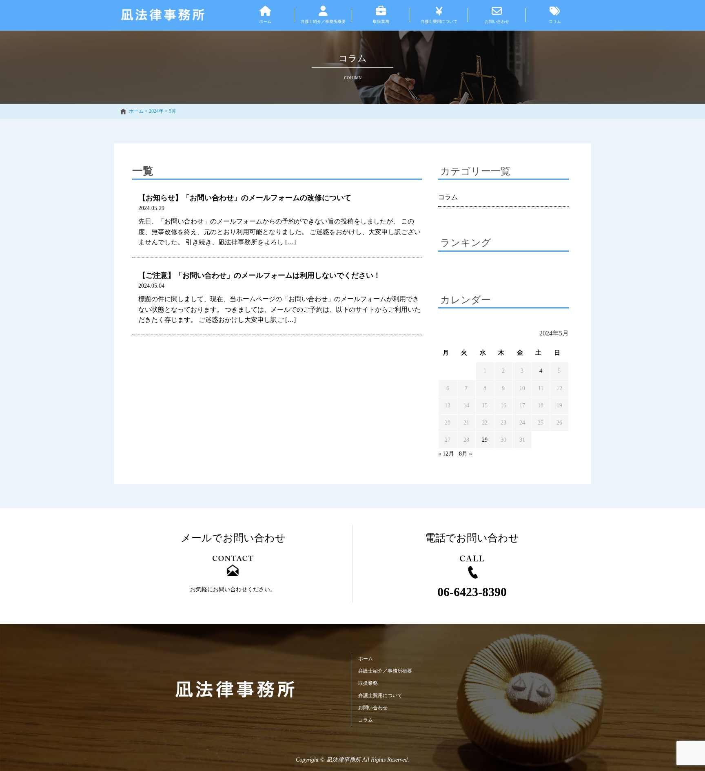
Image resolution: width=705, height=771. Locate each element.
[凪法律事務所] (235, 689)
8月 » (465, 454)
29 (485, 440)
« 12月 (446, 454)
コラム (448, 197)
